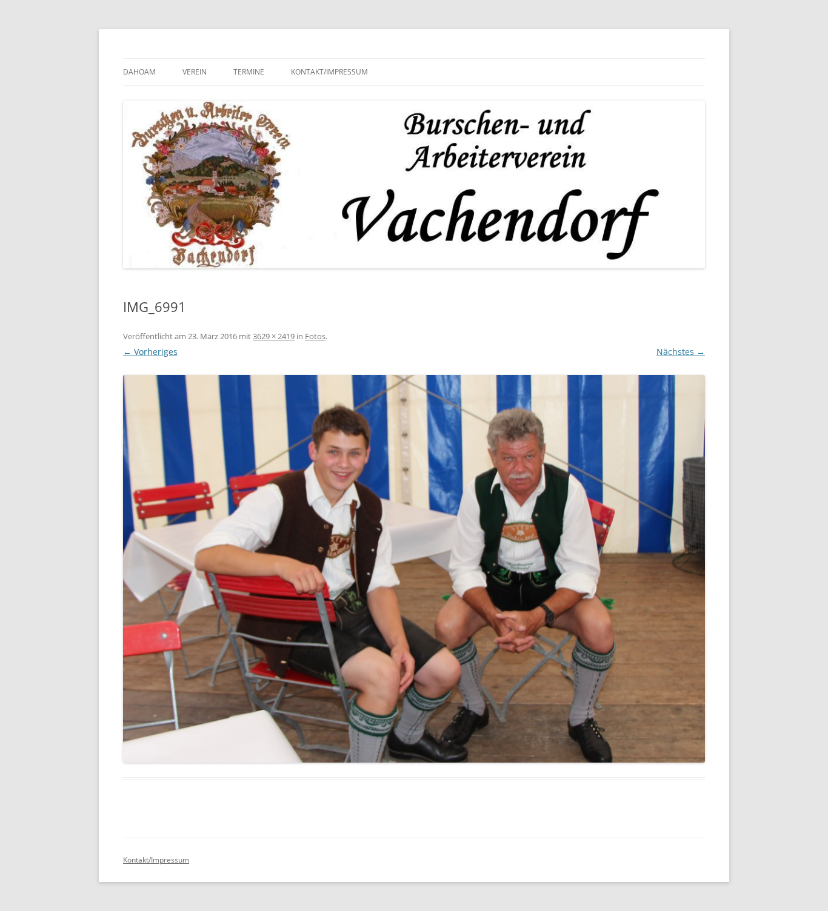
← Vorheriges (150, 351)
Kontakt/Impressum (329, 72)
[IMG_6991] (414, 569)
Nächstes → (680, 351)
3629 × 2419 (274, 336)
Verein (194, 72)
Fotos (315, 336)
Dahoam (139, 72)
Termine (248, 72)
